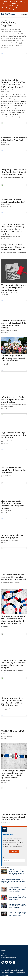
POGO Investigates (17, 4)
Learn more (16, 10)
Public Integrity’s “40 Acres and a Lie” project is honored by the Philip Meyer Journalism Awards (17, 872)
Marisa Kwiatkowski (7, 236)
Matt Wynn (5, 252)
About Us (3, 950)
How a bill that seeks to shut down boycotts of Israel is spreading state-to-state (13, 504)
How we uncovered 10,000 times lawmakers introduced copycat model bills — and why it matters (13, 620)
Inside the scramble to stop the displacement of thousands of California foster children (13, 881)
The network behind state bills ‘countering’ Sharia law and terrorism (13, 287)
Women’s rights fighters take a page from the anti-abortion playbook (13, 357)
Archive (3, 953)
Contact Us (4, 955)
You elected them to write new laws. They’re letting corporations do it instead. (13, 576)
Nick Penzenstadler (15, 582)
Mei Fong (5, 143)
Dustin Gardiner (15, 292)
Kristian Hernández (18, 177)
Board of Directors (6, 952)
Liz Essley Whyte (7, 440)
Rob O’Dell (5, 582)
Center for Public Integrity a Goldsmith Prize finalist (14, 138)
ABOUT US (14, 851)
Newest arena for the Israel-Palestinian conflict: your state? (13, 469)
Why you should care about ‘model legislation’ (13, 200)
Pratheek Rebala (7, 177)
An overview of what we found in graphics (12, 536)
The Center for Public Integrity (10, 90)
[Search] (23, 860)
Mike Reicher (22, 404)
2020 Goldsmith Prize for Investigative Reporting (11, 45)
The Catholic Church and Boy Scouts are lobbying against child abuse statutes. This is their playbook (13, 229)
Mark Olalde (6, 292)
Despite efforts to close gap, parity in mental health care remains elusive (17, 897)
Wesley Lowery (6, 822)
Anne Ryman (6, 330)
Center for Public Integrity (13, 839)
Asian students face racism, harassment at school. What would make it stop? (17, 913)
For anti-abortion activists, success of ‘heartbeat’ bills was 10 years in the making (14, 324)
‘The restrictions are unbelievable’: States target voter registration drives (17, 905)
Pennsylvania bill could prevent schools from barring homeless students (17, 889)
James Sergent (12, 252)
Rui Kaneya (5, 363)
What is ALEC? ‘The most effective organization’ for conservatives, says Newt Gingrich (13, 664)
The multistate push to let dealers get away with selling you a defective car (13, 816)
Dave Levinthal (6, 204)
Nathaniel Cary (15, 404)
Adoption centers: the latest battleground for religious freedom (13, 399)
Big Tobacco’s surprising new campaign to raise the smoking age (13, 434)
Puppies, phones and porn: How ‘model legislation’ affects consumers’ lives (14, 172)
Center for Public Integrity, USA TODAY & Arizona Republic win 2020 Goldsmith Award (13, 83)
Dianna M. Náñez (16, 440)
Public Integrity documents (8, 957)
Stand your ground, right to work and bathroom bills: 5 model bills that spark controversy (13, 774)
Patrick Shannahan (7, 736)
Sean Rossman (6, 780)
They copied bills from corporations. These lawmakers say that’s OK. (13, 247)
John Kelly (17, 236)
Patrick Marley (6, 708)
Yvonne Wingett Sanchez (9, 670)
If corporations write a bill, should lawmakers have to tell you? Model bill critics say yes (12, 701)
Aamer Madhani (22, 252)
